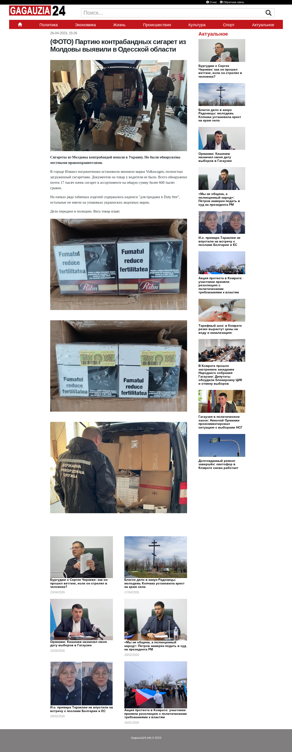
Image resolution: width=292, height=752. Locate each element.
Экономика (85, 25)
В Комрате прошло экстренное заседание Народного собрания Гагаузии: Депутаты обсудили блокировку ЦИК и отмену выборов (220, 374)
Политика (48, 25)
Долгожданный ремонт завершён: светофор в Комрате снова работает (218, 464)
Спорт (229, 25)
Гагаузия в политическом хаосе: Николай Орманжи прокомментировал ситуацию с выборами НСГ (220, 422)
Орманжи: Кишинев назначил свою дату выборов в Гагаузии (78, 643)
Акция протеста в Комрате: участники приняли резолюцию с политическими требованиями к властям (155, 713)
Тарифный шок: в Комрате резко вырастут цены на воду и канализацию (220, 329)
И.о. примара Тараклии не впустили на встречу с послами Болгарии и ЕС (81, 709)
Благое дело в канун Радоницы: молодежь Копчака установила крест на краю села (154, 583)
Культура (197, 25)
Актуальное (263, 25)
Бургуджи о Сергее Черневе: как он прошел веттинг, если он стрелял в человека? (78, 583)
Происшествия (157, 25)
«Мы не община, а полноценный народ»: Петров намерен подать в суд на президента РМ (155, 645)
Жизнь (119, 25)
